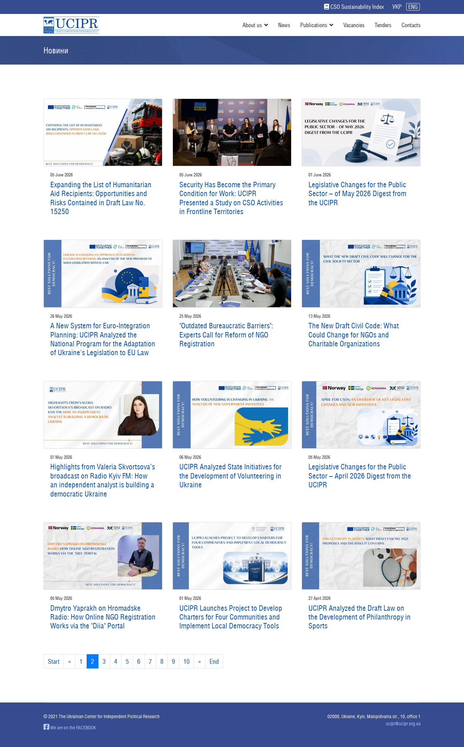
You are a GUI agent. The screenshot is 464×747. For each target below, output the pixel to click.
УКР (396, 6)
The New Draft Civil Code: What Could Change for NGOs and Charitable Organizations (353, 334)
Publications (313, 25)
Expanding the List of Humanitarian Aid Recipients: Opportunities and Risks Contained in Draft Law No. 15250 (100, 198)
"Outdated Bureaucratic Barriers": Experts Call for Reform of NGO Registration (226, 334)
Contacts (411, 25)
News (284, 25)
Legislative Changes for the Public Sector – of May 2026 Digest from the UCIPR (357, 193)
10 (186, 661)
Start (53, 661)
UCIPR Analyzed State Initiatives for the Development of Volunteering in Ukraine (230, 475)
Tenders (383, 25)
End (214, 661)
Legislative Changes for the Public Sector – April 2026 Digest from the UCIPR (359, 475)
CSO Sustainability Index (357, 6)
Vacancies (353, 25)
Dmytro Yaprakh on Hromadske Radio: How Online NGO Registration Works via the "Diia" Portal (103, 617)
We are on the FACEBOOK (72, 727)
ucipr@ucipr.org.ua (403, 723)
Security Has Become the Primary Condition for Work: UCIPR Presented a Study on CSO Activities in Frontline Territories (231, 198)
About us (252, 25)
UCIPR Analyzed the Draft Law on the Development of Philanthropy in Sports (359, 617)
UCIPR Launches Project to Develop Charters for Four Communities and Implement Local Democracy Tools (230, 617)
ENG (413, 6)
